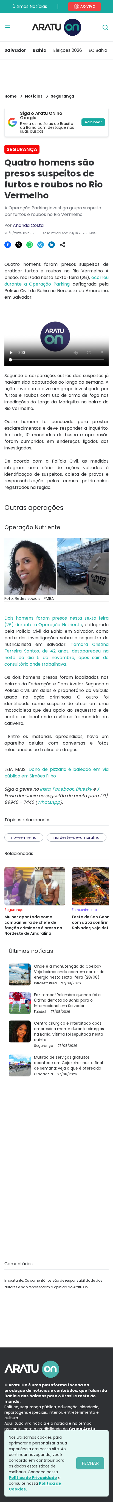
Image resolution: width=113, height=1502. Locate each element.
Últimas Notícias (29, 6)
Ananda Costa (28, 225)
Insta (45, 789)
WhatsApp (48, 802)
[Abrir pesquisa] (105, 27)
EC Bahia (98, 50)
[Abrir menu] (7, 27)
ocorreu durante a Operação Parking (56, 280)
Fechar (90, 1463)
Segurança (62, 96)
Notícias (34, 96)
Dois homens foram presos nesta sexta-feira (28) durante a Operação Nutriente (56, 621)
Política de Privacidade (33, 1477)
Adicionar (93, 122)
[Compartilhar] (62, 244)
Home (10, 96)
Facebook (63, 789)
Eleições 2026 (67, 50)
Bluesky (84, 789)
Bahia (40, 50)
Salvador (15, 50)
